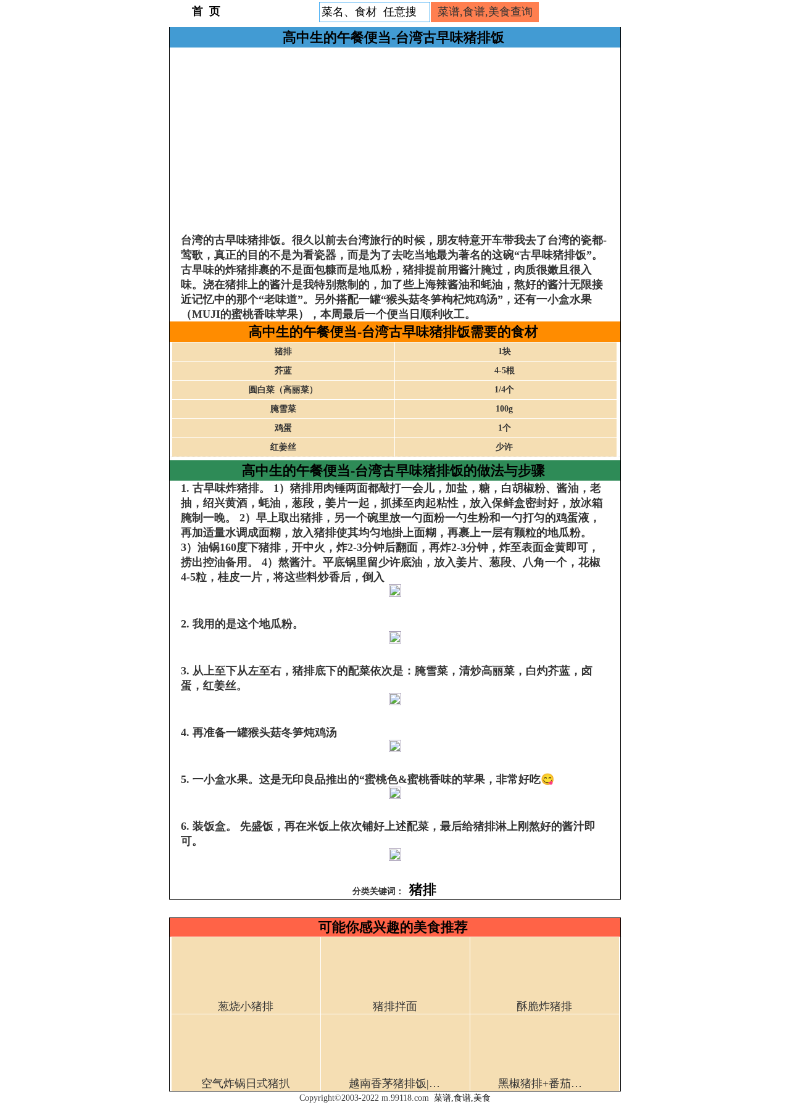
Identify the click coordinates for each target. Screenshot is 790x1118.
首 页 (206, 11)
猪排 (422, 889)
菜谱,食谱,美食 (462, 1098)
